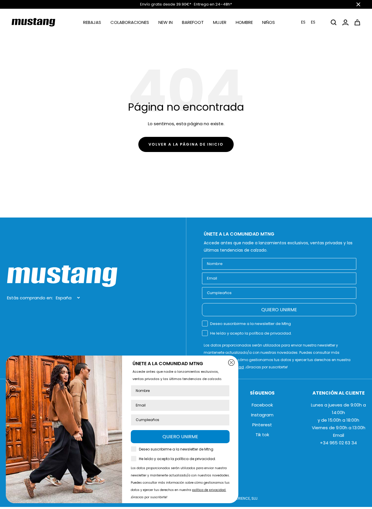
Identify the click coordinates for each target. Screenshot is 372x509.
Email (338, 435)
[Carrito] (357, 22)
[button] (312, 22)
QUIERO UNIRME (279, 309)
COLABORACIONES (129, 22)
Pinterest (262, 425)
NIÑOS (268, 22)
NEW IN (165, 22)
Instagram (262, 415)
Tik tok (262, 435)
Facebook (262, 405)
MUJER (219, 22)
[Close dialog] (231, 362)
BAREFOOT (193, 22)
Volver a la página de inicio (186, 144)
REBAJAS (92, 22)
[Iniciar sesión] (345, 22)
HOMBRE (244, 22)
